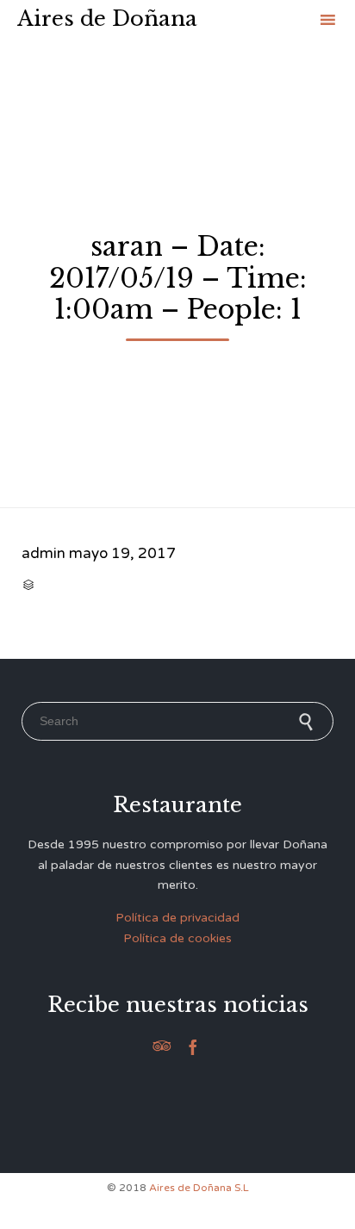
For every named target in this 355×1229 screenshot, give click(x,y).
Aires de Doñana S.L (199, 1188)
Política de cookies (177, 938)
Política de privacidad (177, 917)
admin (43, 553)
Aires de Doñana (107, 18)
